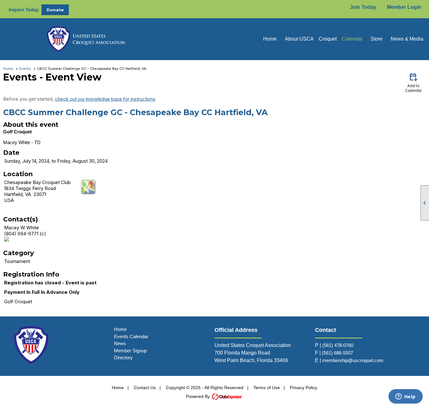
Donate (55, 9)
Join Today (363, 7)
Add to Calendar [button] (413, 82)
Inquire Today (24, 9)
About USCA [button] (299, 39)
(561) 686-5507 (337, 352)
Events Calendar (131, 336)
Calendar (352, 39)
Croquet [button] (328, 39)
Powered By (198, 396)
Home (270, 39)
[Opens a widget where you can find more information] (405, 397)
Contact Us (145, 387)
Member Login (404, 7)
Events (25, 68)
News (120, 343)
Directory (123, 357)
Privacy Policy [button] (303, 387)
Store (377, 39)
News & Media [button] (407, 39)
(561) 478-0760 (337, 345)
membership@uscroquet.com (352, 360)
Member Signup (130, 350)
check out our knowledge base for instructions (105, 99)
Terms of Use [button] (266, 387)
